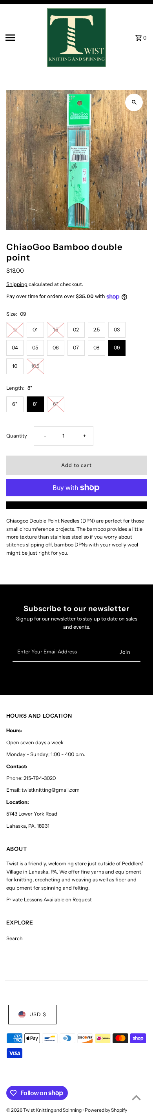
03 (117, 330)
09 (117, 348)
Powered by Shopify (106, 1110)
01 (35, 330)
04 (15, 348)
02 (76, 330)
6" (14, 404)
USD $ (37, 1014)
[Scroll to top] (136, 1097)
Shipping (16, 284)
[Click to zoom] (134, 102)
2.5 (96, 330)
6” (55, 404)
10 (14, 366)
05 (35, 348)
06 (56, 348)
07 (76, 348)
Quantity (16, 436)
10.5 (35, 366)
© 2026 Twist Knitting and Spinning (44, 1110)
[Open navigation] (24, 37)
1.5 (55, 330)
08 (96, 348)
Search (14, 938)
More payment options (76, 505)
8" (35, 404)
